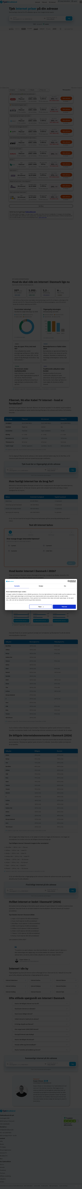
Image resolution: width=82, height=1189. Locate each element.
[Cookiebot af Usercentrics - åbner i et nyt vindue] (69, 581)
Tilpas (40, 606)
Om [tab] (65, 586)
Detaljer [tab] (41, 586)
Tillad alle (64, 606)
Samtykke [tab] (17, 586)
